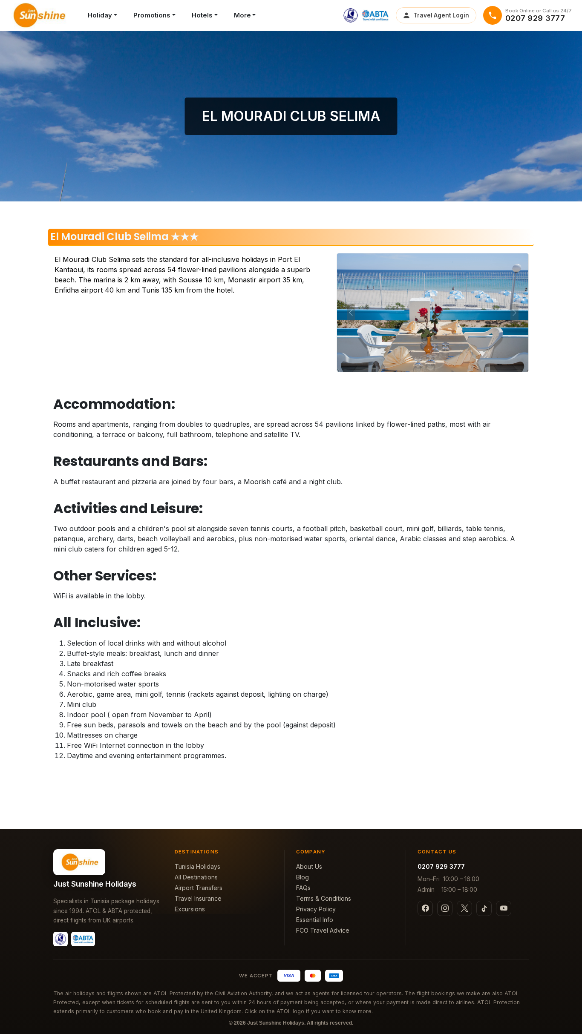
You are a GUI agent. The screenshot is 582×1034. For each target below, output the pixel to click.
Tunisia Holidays (197, 866)
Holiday (100, 15)
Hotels (202, 15)
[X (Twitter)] (464, 908)
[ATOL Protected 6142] (350, 15)
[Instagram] (444, 908)
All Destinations (196, 877)
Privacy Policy (316, 909)
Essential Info (314, 919)
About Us (309, 866)
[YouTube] (503, 908)
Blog (302, 877)
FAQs (303, 887)
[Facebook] (425, 908)
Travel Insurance (198, 898)
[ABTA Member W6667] (375, 15)
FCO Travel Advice (322, 930)
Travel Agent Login (441, 15)
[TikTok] (484, 908)
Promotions (151, 15)
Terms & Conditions (323, 898)
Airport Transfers (198, 887)
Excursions (190, 909)
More (242, 15)
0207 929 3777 (441, 866)
